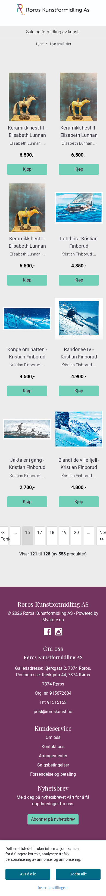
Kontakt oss (53, 746)
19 (64, 532)
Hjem (40, 44)
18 (51, 532)
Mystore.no (53, 619)
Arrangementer (53, 755)
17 (39, 532)
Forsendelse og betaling (53, 774)
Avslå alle (28, 874)
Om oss (53, 737)
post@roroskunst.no (53, 711)
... (15, 532)
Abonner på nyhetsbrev (53, 819)
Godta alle (78, 874)
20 (76, 532)
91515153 (57, 702)
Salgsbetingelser (53, 765)
